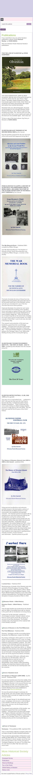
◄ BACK (3, 29)
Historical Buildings (15, 689)
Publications (9, 35)
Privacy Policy (29, 773)
